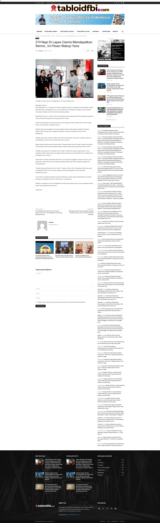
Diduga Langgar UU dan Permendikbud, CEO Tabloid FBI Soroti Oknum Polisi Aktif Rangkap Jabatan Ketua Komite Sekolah (115, 87)
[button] (122, 31)
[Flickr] (107, 508)
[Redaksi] (37, 51)
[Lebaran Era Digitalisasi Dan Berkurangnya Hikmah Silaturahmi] (84, 247)
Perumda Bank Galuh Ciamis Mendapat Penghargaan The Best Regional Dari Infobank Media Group (44, 257)
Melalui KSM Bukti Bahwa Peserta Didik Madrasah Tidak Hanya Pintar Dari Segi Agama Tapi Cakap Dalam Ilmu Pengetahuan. (110, 227)
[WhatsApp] (60, 55)
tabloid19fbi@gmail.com (73, 514)
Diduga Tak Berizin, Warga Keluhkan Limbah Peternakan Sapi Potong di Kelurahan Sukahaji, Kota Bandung (110, 374)
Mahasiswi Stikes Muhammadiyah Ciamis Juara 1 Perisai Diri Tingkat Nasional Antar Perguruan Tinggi (110, 354)
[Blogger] (99, 508)
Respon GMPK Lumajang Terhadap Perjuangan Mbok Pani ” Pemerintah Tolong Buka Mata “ (110, 438)
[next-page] (39, 263)
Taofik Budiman (102, 232)
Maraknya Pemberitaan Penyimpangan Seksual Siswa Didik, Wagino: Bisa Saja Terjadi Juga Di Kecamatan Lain (111, 284)
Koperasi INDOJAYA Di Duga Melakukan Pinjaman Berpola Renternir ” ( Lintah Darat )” (110, 432)
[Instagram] (117, 3)
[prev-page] (37, 263)
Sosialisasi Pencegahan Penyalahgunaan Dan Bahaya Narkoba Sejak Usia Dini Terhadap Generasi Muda (110, 348)
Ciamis (53, 36)
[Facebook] (114, 3)
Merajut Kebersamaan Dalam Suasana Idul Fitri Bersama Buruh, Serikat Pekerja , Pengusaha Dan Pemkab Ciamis (111, 419)
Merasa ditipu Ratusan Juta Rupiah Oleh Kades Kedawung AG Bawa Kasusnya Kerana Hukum (110, 240)
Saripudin (100, 289)
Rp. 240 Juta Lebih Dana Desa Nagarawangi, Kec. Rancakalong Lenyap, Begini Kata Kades (110, 336)
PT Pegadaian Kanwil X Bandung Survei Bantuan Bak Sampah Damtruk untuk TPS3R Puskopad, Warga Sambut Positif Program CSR (115, 99)
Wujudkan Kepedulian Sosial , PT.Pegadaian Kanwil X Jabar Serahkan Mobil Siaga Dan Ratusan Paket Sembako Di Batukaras (111, 132)
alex (99, 437)
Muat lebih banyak (110, 119)
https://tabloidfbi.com (53, 224)
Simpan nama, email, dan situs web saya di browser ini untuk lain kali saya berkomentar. (62, 302)
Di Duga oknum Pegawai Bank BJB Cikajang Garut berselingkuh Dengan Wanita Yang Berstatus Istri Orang (110, 406)
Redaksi (41, 50)
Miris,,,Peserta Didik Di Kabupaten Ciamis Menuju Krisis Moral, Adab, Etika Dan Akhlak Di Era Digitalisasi (111, 252)
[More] (64, 55)
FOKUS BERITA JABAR (45, 36)
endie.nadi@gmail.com (49, 521)
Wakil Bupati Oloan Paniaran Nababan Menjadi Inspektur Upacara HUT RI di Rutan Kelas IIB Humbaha (81, 212)
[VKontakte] (115, 508)
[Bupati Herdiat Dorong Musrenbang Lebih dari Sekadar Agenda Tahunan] (64, 247)
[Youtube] (123, 3)
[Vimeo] (121, 3)
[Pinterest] (56, 55)
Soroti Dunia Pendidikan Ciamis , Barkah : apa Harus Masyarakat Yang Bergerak (110, 234)
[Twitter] (119, 3)
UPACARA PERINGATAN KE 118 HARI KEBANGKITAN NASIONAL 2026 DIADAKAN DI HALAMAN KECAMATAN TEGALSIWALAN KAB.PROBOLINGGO (115, 111)
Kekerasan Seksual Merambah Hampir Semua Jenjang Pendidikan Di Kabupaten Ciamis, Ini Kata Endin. (111, 258)
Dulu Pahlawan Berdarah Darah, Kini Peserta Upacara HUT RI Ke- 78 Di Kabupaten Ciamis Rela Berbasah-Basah (49, 212)
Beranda (38, 36)
